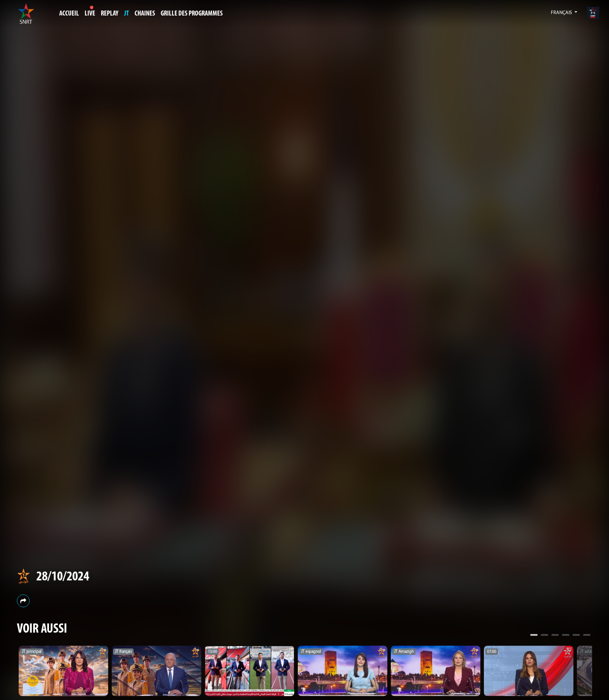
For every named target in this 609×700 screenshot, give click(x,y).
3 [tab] (555, 636)
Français (562, 13)
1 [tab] (534, 636)
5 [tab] (576, 636)
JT (126, 13)
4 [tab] (565, 636)
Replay (109, 13)
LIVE (90, 13)
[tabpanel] (63, 671)
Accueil (69, 13)
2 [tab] (544, 636)
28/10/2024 (62, 577)
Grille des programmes (192, 13)
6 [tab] (586, 636)
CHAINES (145, 13)
